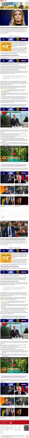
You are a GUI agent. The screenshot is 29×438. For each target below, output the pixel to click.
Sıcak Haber (19, 430)
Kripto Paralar (16, 429)
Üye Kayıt (1, 432)
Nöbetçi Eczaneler (7, 429)
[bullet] (11, 217)
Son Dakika (6, 430)
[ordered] (10, 217)
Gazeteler (19, 429)
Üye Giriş (1, 431)
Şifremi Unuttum (2, 433)
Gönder (3, 217)
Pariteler (16, 430)
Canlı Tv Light (2, 430)
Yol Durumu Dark (2, 429)
